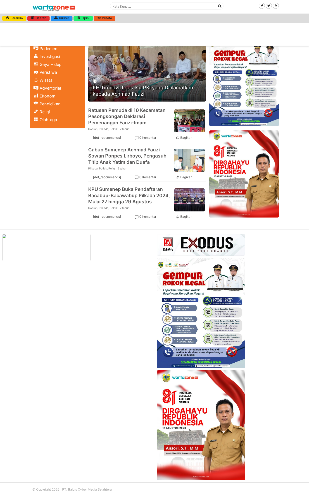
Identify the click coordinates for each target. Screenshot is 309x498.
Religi (111, 168)
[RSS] (276, 5)
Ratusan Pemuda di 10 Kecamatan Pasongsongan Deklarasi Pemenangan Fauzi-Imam (127, 116)
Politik (114, 129)
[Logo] (54, 12)
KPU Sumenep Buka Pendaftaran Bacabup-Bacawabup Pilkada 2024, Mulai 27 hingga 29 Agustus (129, 195)
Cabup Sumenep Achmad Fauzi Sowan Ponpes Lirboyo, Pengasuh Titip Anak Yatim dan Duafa (127, 156)
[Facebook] (262, 5)
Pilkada (103, 129)
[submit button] (219, 5)
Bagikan (186, 137)
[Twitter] (269, 5)
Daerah (92, 129)
